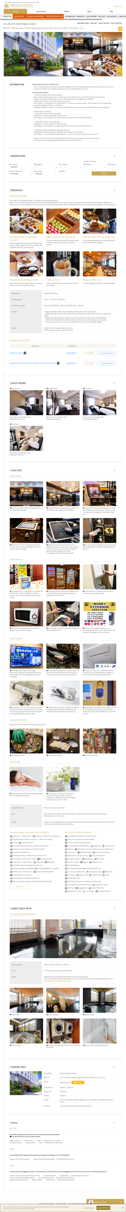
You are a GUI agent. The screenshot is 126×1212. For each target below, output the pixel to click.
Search (104, 173)
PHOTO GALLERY (104, 23)
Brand (66, 11)
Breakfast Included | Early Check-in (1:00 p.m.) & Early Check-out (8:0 (33, 363)
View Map (102, 1077)
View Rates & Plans (107, 353)
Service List (20, 886)
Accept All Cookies (103, 1208)
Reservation (118, 6)
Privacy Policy (62, 1203)
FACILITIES (101, 16)
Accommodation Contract (78, 1203)
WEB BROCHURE (83, 23)
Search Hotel (41, 11)
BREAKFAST (80, 16)
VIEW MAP (93, 23)
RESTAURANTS (112, 16)
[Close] (123, 1208)
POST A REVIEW (116, 23)
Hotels (15, 11)
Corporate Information (47, 1203)
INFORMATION (70, 16)
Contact (79, 1082)
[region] (63, 17)
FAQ (111, 11)
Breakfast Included (16, 353)
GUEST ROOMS (91, 16)
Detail (82, 28)
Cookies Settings (88, 1208)
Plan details (90, 353)
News (89, 11)
